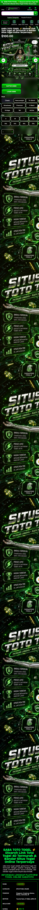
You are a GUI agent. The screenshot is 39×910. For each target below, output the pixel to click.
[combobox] (18, 13)
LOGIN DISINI (11, 91)
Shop (3, 9)
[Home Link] (13, 8)
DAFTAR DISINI (11, 86)
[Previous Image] (3, 60)
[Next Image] (35, 60)
